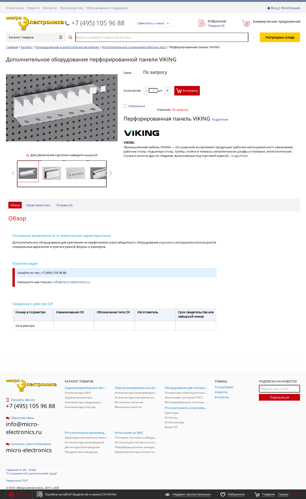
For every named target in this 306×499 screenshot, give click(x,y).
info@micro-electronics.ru (71, 282)
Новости (33, 8)
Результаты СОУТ (17, 480)
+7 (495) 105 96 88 (98, 23)
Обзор (15, 205)
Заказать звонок (23, 400)
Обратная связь (22, 418)
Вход (274, 8)
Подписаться (279, 397)
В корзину (190, 90)
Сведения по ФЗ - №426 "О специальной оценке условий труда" (31, 471)
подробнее (239, 156)
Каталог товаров (21, 37)
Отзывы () (64, 205)
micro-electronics (29, 450)
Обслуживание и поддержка (107, 8)
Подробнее (220, 119)
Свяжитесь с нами (150, 23)
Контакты (50, 8)
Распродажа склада (280, 37)
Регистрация (290, 8)
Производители (71, 8)
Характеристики (38, 205)
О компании (15, 8)
